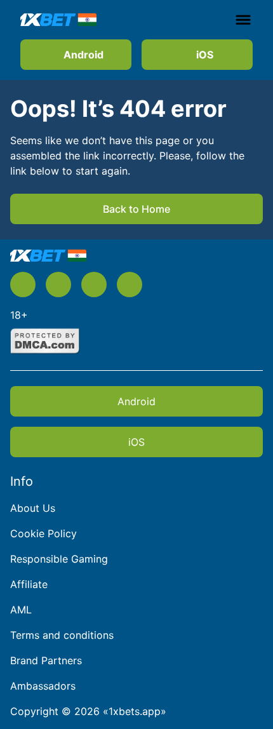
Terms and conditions (62, 635)
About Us (32, 508)
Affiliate (29, 584)
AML (21, 609)
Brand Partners (46, 660)
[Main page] (58, 19)
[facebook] (129, 284)
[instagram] (94, 284)
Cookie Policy (43, 533)
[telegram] (58, 284)
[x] (23, 284)
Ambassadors (43, 685)
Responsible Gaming (59, 558)
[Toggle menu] (243, 19)
